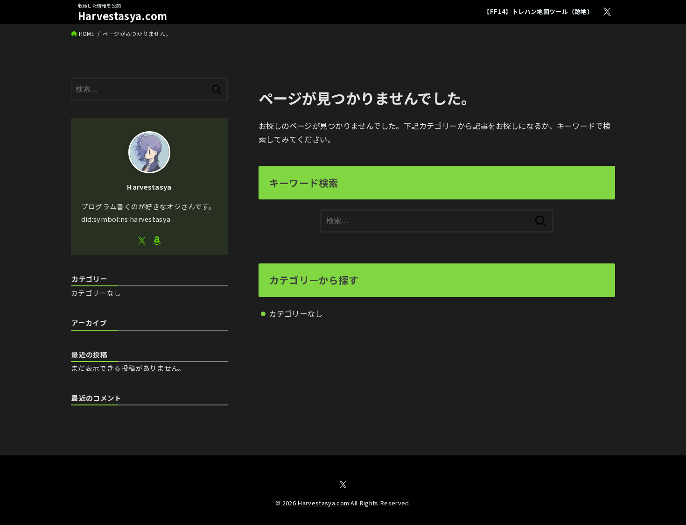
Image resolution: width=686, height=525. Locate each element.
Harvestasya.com (123, 15)
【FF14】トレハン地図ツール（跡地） (538, 11)
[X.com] (607, 11)
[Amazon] (157, 240)
